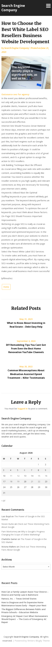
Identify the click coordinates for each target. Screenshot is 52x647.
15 (39, 475)
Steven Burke (7, 524)
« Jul (3, 500)
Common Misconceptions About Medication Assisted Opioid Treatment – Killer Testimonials (26, 374)
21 (32, 481)
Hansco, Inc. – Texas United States (18, 598)
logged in (23, 408)
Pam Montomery (9, 531)
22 (39, 481)
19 (18, 481)
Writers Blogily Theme (38, 640)
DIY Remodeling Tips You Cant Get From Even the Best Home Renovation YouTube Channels (26, 348)
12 (18, 475)
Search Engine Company (13, 7)
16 (46, 475)
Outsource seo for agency (15, 94)
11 (11, 475)
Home (6, 287)
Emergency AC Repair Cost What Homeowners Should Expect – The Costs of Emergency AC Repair (24, 619)
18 (11, 481)
